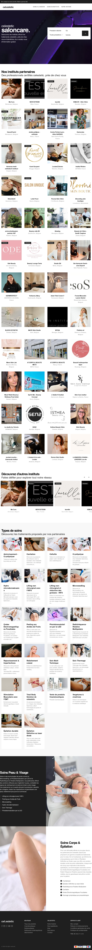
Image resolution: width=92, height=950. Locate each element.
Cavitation (66, 889)
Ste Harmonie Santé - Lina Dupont (80, 264)
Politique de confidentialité (78, 930)
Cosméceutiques (29, 926)
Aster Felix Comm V (57, 296)
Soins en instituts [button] (53, 7)
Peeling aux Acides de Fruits (11, 799)
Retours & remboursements (79, 926)
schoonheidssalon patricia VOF (11, 232)
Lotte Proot (34, 199)
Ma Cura (11, 102)
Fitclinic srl (80, 330)
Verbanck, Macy (34, 296)
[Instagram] (6, 926)
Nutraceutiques (29, 928)
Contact (49, 932)
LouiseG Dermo (57, 166)
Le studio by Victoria (11, 427)
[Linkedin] (4, 926)
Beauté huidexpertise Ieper (80, 363)
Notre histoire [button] (66, 7)
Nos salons (51, 930)
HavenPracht (11, 132)
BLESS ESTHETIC (11, 330)
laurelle (57, 102)
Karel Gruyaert (34, 166)
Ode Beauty (12, 263)
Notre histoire (51, 924)
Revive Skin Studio (57, 457)
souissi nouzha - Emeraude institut (11, 458)
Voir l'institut (12, 97)
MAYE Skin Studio (34, 330)
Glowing (57, 231)
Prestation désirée (55, 31)
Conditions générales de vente (80, 928)
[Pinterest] (12, 926)
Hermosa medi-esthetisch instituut (11, 167)
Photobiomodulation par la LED (12, 810)
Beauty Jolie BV (34, 231)
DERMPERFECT (11, 296)
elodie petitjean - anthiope (34, 133)
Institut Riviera (80, 166)
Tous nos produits (30, 924)
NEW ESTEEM (34, 102)
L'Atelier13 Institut (57, 395)
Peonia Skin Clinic (57, 199)
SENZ (34, 427)
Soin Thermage (7, 808)
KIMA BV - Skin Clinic (80, 102)
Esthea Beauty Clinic (57, 427)
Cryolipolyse (67, 881)
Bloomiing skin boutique (80, 200)
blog (48, 928)
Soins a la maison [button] (39, 7)
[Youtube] (9, 926)
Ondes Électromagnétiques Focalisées (75, 892)
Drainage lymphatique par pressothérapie (76, 895)
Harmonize (80, 132)
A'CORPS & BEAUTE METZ (34, 363)
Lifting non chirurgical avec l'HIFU (12, 796)
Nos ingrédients (52, 926)
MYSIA (57, 330)
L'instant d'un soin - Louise (34, 458)
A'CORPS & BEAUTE (57, 362)
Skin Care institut (80, 395)
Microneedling (6, 802)
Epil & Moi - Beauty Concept (34, 396)
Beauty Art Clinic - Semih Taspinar (80, 232)
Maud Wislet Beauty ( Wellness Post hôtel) (11, 396)
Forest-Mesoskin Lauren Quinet (80, 297)
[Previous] (84, 477)
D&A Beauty (80, 427)
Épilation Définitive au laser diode (73, 884)
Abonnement (28, 932)
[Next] (89, 477)
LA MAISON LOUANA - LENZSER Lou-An (80, 458)
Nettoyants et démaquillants (33, 930)
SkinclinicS (11, 199)
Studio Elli (57, 263)
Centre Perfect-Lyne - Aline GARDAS (57, 133)
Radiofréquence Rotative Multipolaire (74, 887)
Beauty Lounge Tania (34, 263)
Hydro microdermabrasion (10, 805)
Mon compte (74, 924)
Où (67, 31)
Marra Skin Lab (11, 362)
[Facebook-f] (2, 926)
